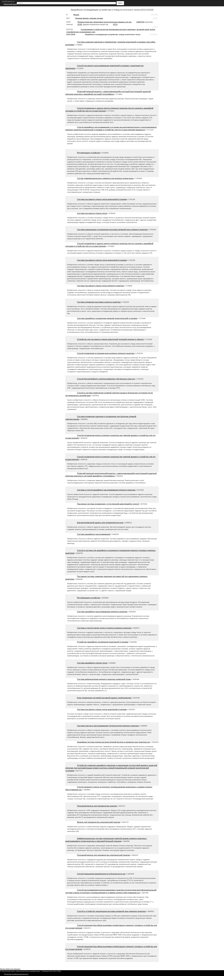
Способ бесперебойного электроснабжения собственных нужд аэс (106, 379)
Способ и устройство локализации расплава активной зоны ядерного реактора (111, 911)
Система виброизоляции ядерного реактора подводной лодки (104, 679)
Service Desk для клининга (10, 969)
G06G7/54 (140, 22)
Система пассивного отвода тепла (92, 213)
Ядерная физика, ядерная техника (89, 18)
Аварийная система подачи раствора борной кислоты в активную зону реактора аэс (113, 742)
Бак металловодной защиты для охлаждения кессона (100, 523)
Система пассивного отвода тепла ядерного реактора (100, 286)
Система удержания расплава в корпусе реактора (99, 302)
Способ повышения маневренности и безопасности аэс (101, 874)
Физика (76, 15)
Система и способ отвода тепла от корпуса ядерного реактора (104, 628)
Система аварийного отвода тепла (92, 663)
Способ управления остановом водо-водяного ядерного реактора (105, 353)
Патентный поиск (10, 4)
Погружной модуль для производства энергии (97, 806)
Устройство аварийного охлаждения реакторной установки (102, 642)
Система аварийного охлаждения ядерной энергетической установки (107, 318)
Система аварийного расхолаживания (93, 534)
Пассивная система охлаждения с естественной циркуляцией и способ (108, 504)
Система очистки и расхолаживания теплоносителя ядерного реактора (108, 726)
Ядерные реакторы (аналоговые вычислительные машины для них (104, 22)
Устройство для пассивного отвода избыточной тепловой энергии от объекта (110, 339)
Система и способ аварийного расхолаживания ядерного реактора (106, 490)
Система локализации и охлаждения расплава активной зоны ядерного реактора (112, 230)
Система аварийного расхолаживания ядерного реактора (102, 612)
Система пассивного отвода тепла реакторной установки (102, 199)
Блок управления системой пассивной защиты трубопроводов (104, 698)
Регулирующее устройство (88, 153)
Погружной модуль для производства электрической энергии (103, 855)
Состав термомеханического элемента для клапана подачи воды (105, 178)
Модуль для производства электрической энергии (98, 822)
